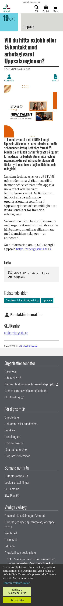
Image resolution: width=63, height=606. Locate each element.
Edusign (10, 546)
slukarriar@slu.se (16, 333)
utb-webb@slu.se (28, 346)
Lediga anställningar (17, 482)
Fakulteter (11, 371)
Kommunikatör (14, 443)
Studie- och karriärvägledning (22, 300)
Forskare (10, 430)
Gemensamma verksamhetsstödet (26, 391)
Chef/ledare (12, 417)
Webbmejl (11, 533)
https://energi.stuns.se (32, 249)
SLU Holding (12, 397)
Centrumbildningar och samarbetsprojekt (30, 384)
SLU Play (10, 495)
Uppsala (47, 300)
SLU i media (12, 489)
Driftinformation (14, 476)
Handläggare (12, 437)
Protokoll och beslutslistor (21, 552)
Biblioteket (11, 378)
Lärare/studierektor (16, 449)
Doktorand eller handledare (21, 424)
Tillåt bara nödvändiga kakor (17, 592)
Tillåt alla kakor (16, 600)
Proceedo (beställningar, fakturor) (25, 515)
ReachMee (11, 540)
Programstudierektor (17, 456)
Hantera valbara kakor (16, 583)
